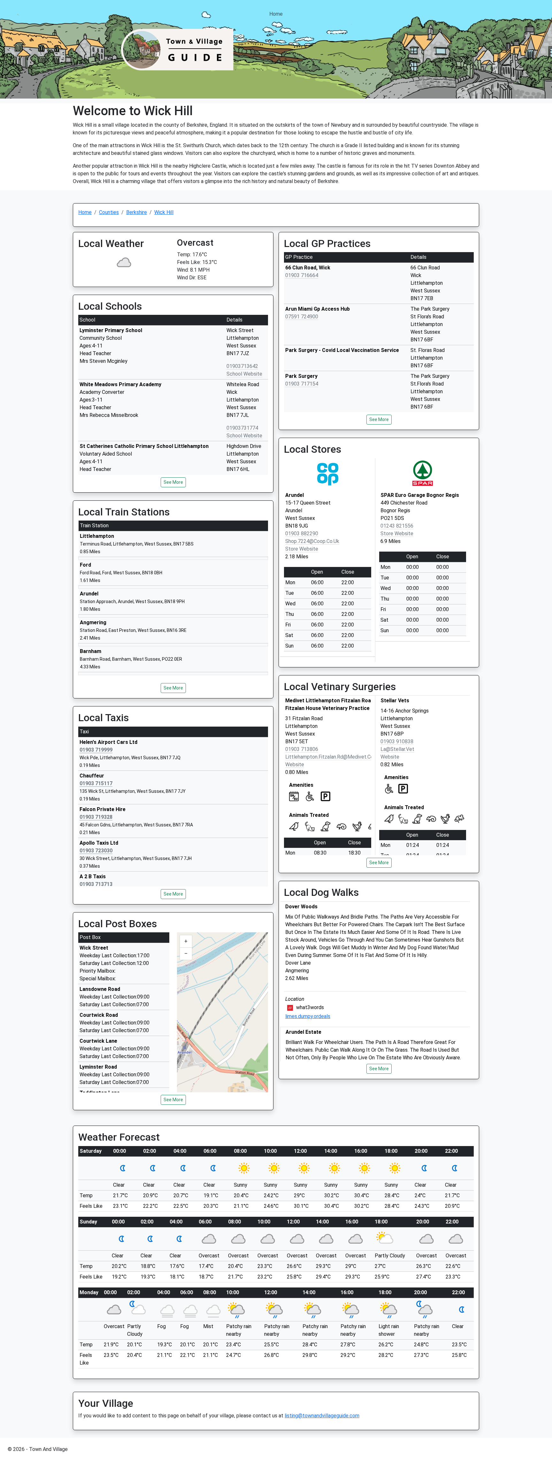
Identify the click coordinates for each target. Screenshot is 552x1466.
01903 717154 (301, 384)
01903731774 (242, 428)
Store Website (301, 549)
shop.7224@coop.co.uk (312, 541)
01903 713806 (301, 749)
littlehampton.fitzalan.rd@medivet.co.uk (332, 757)
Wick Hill (163, 212)
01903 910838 (396, 741)
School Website (244, 374)
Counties (109, 212)
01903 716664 (301, 275)
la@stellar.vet (397, 749)
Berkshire (136, 212)
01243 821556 (396, 526)
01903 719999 (96, 750)
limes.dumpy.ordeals (307, 1016)
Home (276, 14)
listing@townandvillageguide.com (322, 1416)
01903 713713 (96, 884)
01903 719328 (96, 817)
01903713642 (242, 366)
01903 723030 (96, 851)
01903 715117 (96, 783)
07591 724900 (301, 317)
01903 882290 (301, 533)
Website (294, 764)
